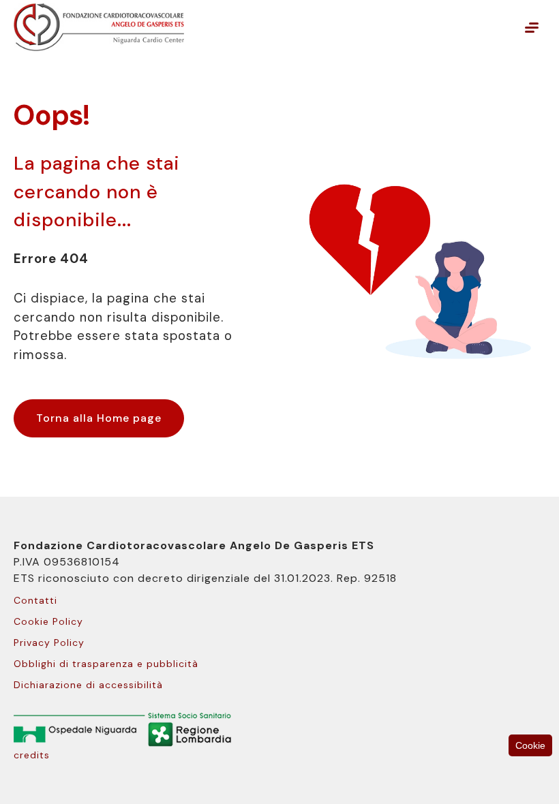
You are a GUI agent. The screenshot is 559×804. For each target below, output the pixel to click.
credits (32, 755)
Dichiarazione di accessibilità (88, 685)
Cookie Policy (48, 621)
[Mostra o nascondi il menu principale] (531, 27)
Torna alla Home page (99, 418)
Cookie (530, 745)
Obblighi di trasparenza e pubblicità (106, 664)
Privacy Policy (49, 642)
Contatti (35, 600)
